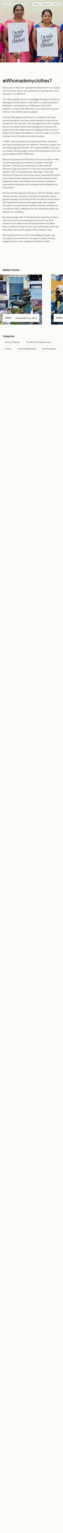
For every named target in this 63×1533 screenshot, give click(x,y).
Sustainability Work (26, 318)
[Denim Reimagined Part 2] (21, 300)
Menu (37, 4)
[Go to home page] (14, 4)
